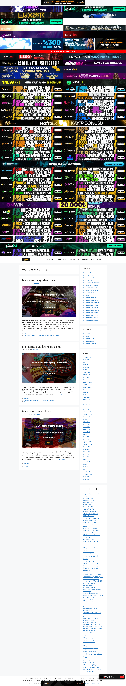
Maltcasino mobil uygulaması (89, 606)
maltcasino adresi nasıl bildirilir (31, 465)
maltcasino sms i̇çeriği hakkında (40, 400)
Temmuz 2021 (87, 474)
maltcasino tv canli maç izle (89, 642)
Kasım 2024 (86, 374)
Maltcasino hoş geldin (88, 585)
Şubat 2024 (86, 397)
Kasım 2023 (86, 404)
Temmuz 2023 (87, 414)
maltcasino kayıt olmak (44, 335)
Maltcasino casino (98, 546)
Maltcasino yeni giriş (89, 651)
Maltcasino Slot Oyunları (96, 628)
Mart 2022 (86, 454)
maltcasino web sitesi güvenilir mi (90, 648)
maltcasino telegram (89, 636)
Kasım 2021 (86, 464)
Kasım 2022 (86, 434)
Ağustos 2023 (87, 412)
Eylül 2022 (86, 439)
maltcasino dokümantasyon (89, 553)
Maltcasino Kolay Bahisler (90, 317)
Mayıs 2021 (86, 479)
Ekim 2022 (86, 437)
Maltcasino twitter (90, 646)
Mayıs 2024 (86, 389)
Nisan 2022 (86, 452)
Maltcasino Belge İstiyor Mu (89, 520)
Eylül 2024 (86, 379)
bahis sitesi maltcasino (97, 493)
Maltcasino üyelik (88, 662)
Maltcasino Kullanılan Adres (91, 290)
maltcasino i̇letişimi (87, 589)
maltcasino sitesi (98, 626)
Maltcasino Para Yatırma (91, 618)
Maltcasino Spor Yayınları (90, 320)
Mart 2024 (86, 394)
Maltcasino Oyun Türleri (90, 280)
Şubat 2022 (86, 457)
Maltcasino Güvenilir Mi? (93, 581)
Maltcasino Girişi (87, 566)
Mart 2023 (86, 424)
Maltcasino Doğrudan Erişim (39, 280)
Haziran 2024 (87, 387)
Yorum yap (26, 337)
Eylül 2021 (86, 469)
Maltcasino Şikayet (62, 259)
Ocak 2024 (86, 399)
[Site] (31, 89)
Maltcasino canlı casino (91, 535)
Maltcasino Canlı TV (87, 546)
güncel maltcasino (88, 504)
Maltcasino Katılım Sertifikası (91, 283)
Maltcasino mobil (88, 601)
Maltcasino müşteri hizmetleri (90, 608)
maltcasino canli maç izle (90, 528)
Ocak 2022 (86, 459)
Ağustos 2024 (87, 382)
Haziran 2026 (87, 359)
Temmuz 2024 (87, 384)
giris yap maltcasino (88, 500)
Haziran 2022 (87, 447)
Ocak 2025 (86, 372)
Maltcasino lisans (88, 595)
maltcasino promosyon (89, 622)
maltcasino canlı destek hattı (89, 539)
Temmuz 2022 (87, 444)
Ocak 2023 (86, 429)
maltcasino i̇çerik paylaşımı (96, 589)
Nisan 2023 (86, 422)
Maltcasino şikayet (90, 665)
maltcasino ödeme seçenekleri (90, 658)
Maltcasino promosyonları (92, 624)
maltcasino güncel (87, 570)
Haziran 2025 (87, 364)
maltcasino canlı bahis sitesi (89, 532)
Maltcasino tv (88, 638)
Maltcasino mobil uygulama (89, 604)
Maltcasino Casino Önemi (90, 287)
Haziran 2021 (87, 476)
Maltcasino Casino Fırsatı (37, 411)
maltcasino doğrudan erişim (31, 335)
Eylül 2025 (86, 362)
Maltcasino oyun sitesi (88, 616)
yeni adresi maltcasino (97, 669)
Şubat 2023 (86, 427)
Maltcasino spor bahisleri (90, 632)
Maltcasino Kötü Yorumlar (90, 300)
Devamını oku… (48, 330)
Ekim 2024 (86, 377)
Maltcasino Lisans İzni (89, 292)
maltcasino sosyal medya (89, 630)
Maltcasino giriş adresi (92, 564)
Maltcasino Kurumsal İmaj (90, 315)
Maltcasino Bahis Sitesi (92, 518)
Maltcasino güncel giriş (93, 577)
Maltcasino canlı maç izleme (91, 543)
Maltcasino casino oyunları (93, 548)
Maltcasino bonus (90, 523)
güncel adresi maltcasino (88, 502)
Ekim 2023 (86, 407)
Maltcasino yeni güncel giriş (92, 655)
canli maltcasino (87, 495)
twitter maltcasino (87, 669)
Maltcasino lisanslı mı (98, 595)
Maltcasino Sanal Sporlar (88, 626)
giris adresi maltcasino (88, 496)
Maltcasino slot (86, 628)
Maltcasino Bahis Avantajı (90, 305)
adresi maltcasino (87, 493)
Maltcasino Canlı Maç (89, 278)
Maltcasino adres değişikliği (89, 511)
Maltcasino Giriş (50, 259)
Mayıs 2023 (86, 419)
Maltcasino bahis (88, 516)
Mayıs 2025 (86, 367)
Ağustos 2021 (87, 471)
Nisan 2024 (86, 392)
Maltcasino (85, 259)
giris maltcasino (88, 498)
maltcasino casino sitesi (88, 552)
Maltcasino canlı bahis (91, 531)
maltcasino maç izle (88, 597)
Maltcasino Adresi (88, 273)
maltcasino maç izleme (88, 599)
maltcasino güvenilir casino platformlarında (91, 579)
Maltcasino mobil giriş (89, 603)
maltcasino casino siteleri (88, 550)
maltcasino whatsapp (89, 650)
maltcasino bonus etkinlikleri (89, 524)
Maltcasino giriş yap (90, 568)
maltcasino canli (86, 526)
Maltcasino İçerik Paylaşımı (91, 285)
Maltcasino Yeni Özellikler (90, 307)
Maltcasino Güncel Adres (90, 572)
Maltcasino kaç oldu (90, 593)
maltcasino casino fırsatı (45, 465)
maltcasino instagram (89, 587)
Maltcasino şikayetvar (91, 667)
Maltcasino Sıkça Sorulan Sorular (90, 634)
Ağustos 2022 (87, 442)
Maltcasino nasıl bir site (92, 613)
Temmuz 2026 (87, 357)
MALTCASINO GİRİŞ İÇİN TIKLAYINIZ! (63, 51)
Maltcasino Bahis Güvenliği (91, 302)
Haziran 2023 (87, 417)
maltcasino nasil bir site (88, 610)
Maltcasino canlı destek (92, 537)
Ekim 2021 (86, 467)
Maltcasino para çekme (88, 620)
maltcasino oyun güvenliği (89, 614)
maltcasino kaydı (28, 400)
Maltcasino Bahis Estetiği (90, 312)
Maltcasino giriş (89, 561)
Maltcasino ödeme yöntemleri (89, 660)
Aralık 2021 (86, 462)
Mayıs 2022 (86, 449)
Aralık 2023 (86, 402)
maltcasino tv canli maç (88, 640)
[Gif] (63, 123)
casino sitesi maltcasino (98, 494)
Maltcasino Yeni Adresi (96, 259)
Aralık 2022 (86, 432)
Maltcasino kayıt (87, 591)
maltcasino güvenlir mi (90, 583)
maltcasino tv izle (54, 335)
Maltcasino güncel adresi (92, 574)
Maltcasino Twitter (74, 259)
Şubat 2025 (86, 369)
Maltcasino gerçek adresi (90, 557)
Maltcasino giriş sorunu (97, 566)
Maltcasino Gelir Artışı (89, 297)
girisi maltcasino (98, 496)
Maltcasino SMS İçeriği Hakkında (41, 346)
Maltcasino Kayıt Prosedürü (91, 310)
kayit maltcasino (88, 506)
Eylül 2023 (86, 409)
